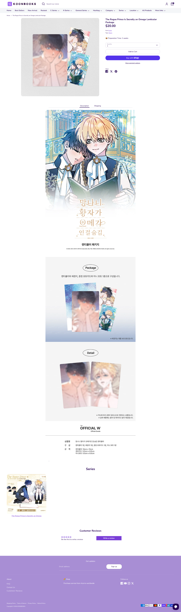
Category (109, 10)
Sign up (114, 566)
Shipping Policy (11, 603)
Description (84, 106)
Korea (110, 30)
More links (159, 10)
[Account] (167, 4)
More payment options (132, 63)
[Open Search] (43, 4)
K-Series (66, 10)
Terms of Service (21, 603)
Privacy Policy (32, 603)
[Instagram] (129, 583)
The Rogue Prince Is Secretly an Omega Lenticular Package (29, 15)
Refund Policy (41, 603)
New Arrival (32, 10)
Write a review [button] (109, 538)
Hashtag (96, 10)
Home (9, 10)
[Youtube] (125, 583)
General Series (81, 10)
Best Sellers (19, 10)
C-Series (54, 10)
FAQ (8, 584)
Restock (44, 10)
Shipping (97, 106)
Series (121, 10)
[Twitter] (132, 583)
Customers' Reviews (14, 591)
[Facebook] (122, 583)
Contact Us (11, 587)
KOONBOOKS (21, 606)
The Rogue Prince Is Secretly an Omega (26, 516)
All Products (147, 10)
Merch (110, 33)
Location (133, 10)
